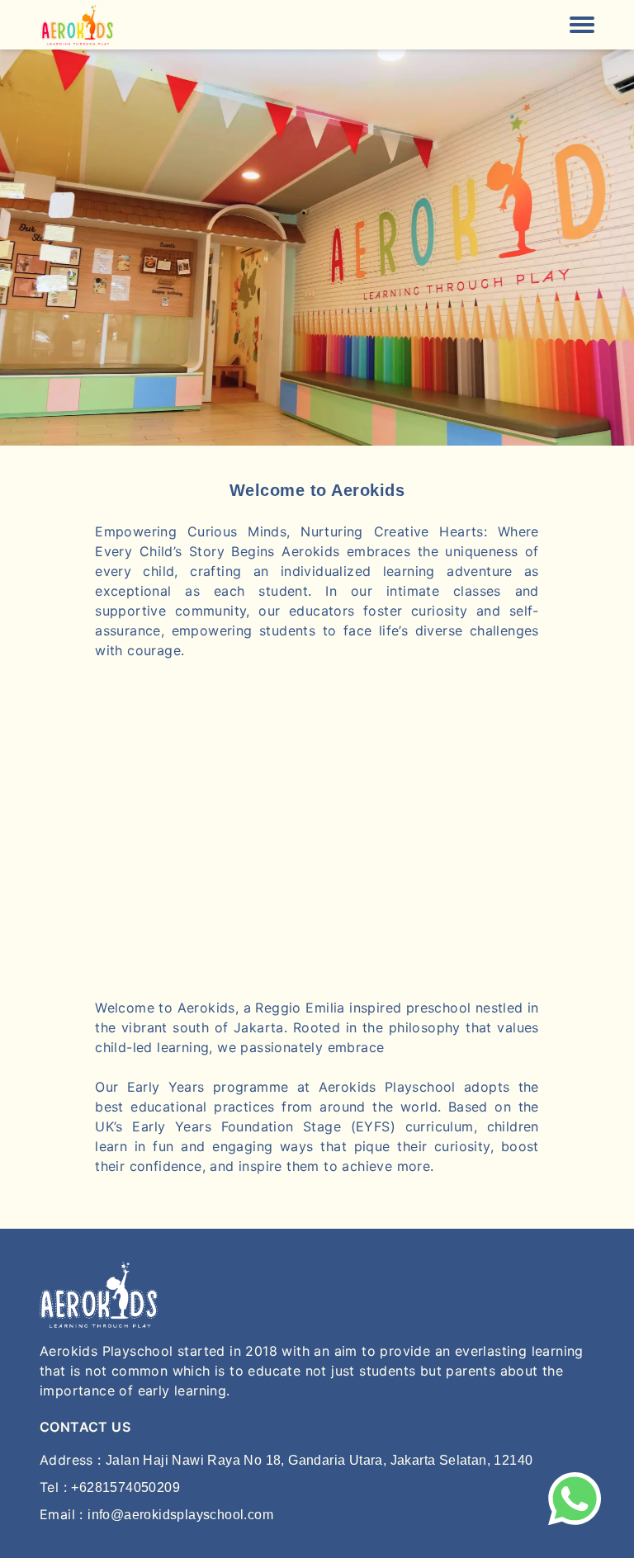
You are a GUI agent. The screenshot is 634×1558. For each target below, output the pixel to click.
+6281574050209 (125, 1487)
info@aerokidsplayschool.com (180, 1515)
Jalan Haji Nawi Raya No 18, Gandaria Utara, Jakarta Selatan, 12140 (319, 1460)
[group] (317, 248)
